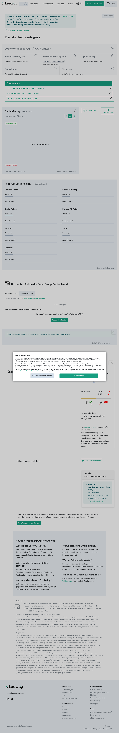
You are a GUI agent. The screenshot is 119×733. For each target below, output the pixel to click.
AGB (20, 371)
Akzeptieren (79, 375)
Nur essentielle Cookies (42, 375)
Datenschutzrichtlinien (33, 371)
